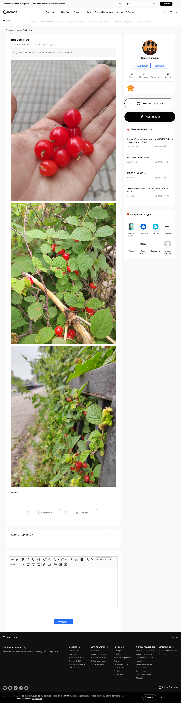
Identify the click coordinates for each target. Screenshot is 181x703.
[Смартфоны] (58, 12)
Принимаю (149, 697)
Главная (9, 30)
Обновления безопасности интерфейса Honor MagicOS (143, 673)
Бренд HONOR (75, 651)
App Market (118, 671)
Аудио (116, 661)
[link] (171, 12)
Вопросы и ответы (98, 658)
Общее (131, 251)
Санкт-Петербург (143, 252)
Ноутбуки (65, 12)
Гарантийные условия (145, 651)
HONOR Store (74, 668)
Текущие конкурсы (168, 252)
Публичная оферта (99, 661)
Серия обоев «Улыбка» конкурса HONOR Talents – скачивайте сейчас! (150, 140)
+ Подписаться (141, 66)
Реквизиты (95, 651)
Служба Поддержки (103, 12)
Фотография (143, 233)
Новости (72, 654)
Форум (119, 12)
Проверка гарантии (144, 664)
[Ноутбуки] (71, 12)
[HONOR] (9, 637)
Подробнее (37, 699)
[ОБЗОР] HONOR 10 (136, 173)
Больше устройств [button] (82, 12)
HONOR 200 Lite (131, 234)
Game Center (119, 675)
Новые (19, 30)
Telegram (162, 654)
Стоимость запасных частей (144, 659)
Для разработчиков (77, 664)
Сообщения (159, 66)
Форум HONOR (75, 661)
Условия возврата (98, 664)
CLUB (6, 21)
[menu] (176, 12)
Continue (166, 4)
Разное (156, 233)
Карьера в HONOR (76, 658)
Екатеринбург (155, 251)
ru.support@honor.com (168, 651)
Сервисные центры (144, 654)
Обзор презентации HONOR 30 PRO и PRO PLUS (147, 190)
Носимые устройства (122, 658)
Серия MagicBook (121, 664)
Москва (168, 233)
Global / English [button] (124, 4)
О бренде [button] (130, 12)
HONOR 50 (118, 668)
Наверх (174, 637)
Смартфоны (51, 12)
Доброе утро (29, 30)
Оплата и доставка (99, 654)
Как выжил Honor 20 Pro (138, 157)
